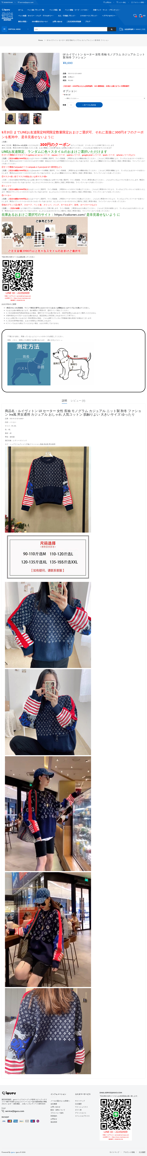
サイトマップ (80, 1101)
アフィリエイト (80, 1113)
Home (40, 40)
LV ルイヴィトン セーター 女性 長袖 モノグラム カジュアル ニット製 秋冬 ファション (78, 40)
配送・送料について (58, 1110)
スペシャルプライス (82, 1116)
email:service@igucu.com (111, 1093)
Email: (4, 1108)
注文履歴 (78, 1104)
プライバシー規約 (57, 1113)
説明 (64, 400)
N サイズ (67, 94)
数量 (64, 105)
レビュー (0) (78, 400)
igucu (13, 1152)
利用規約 (54, 1116)
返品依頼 (54, 1122)
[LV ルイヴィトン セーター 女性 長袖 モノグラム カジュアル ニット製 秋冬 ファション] (10, 118)
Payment (5, 1117)
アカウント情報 (129, 1152)
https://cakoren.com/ (70, 214)
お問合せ (54, 1119)
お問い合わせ (55, 1107)
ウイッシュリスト (81, 1107)
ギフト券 (78, 1110)
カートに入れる (90, 105)
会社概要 (54, 1104)
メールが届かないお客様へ (60, 1101)
